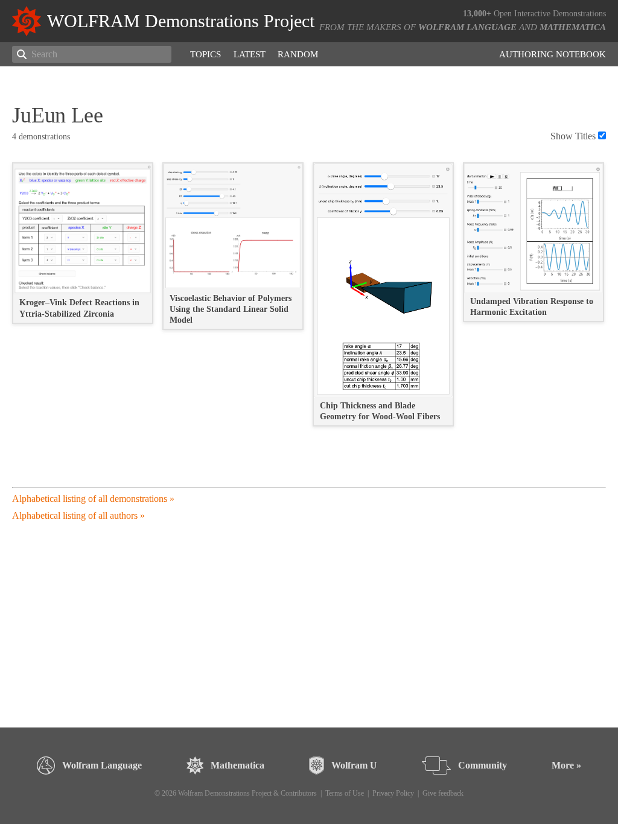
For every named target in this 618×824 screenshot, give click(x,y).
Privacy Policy (393, 793)
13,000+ (477, 13)
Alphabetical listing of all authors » (78, 515)
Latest (250, 54)
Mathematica (573, 27)
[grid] (308, 300)
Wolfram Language (467, 27)
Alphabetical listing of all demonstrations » (93, 498)
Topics (205, 54)
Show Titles (573, 136)
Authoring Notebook (552, 54)
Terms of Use (344, 793)
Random (298, 54)
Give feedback (443, 793)
